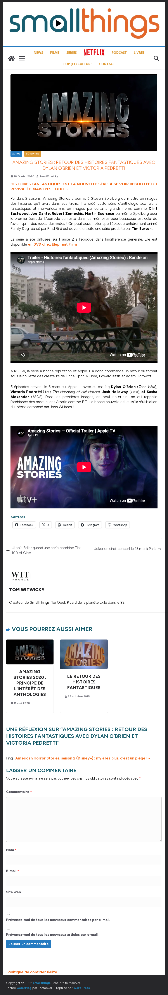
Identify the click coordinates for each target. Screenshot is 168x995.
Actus (16, 153)
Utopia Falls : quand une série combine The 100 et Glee (46, 550)
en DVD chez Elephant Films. (53, 244)
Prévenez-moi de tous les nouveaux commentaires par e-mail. (58, 920)
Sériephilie (32, 153)
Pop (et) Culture (77, 64)
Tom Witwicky (49, 176)
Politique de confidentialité (32, 972)
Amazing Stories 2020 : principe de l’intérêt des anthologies (30, 683)
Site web (13, 892)
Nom (11, 850)
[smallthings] (11, 58)
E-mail (12, 871)
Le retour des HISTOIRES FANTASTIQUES (83, 682)
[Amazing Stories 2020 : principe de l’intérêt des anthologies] (30, 642)
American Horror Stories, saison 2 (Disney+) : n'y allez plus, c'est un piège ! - (82, 758)
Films (54, 52)
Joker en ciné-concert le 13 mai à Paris (125, 548)
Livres (139, 52)
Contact (107, 64)
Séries (71, 52)
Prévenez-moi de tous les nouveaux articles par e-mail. (52, 935)
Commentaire (19, 792)
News (38, 52)
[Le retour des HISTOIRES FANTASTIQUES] (84, 642)
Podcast (119, 52)
